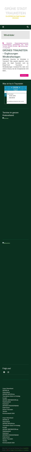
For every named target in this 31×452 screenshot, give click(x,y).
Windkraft (10, 46)
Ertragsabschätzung (7, 44)
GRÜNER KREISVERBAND (11, 406)
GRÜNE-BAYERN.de (9, 394)
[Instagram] (8, 372)
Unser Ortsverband (8, 388)
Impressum (6, 404)
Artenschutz (9, 43)
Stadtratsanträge (24, 46)
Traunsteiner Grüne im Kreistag (11, 396)
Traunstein (5, 46)
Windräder (15, 46)
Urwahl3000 (25, 448)
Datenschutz (6, 407)
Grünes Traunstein (8, 409)
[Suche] (28, 27)
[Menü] (3, 27)
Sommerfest (10, 94)
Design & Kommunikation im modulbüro (19, 450)
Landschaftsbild (16, 44)
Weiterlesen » (24, 75)
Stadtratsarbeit (7, 402)
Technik (26, 44)
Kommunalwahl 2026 (9, 413)
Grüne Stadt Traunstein (15, 10)
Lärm (22, 44)
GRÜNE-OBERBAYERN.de (10, 400)
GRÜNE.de (6, 390)
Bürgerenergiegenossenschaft (21, 43)
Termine (5, 411)
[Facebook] (4, 372)
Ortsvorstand (6, 392)
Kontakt (5, 398)
